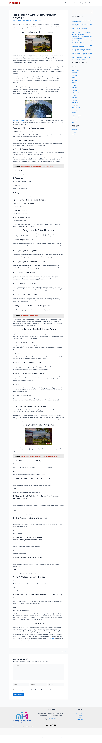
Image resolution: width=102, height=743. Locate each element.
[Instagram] (55, 725)
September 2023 (76, 115)
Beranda (80, 712)
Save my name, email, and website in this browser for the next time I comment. (35, 690)
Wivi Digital (60, 737)
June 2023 (74, 120)
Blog (80, 717)
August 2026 (75, 70)
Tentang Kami (79, 714)
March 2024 (75, 100)
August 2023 (75, 117)
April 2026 (74, 80)
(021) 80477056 (52, 719)
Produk (74, 132)
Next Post (64, 651)
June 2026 (74, 75)
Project (80, 715)
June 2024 (74, 97)
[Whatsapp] (47, 725)
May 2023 (74, 122)
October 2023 (75, 112)
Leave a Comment (17, 20)
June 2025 (74, 87)
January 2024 (75, 105)
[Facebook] (52, 725)
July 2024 (74, 95)
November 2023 (76, 110)
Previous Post (14, 651)
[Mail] (50, 725)
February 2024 (76, 102)
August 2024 (75, 92)
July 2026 (74, 72)
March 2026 (75, 82)
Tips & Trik (74, 134)
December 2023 (76, 107)
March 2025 (75, 90)
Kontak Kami (80, 719)
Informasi (74, 129)
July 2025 (74, 85)
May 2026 (74, 77)
